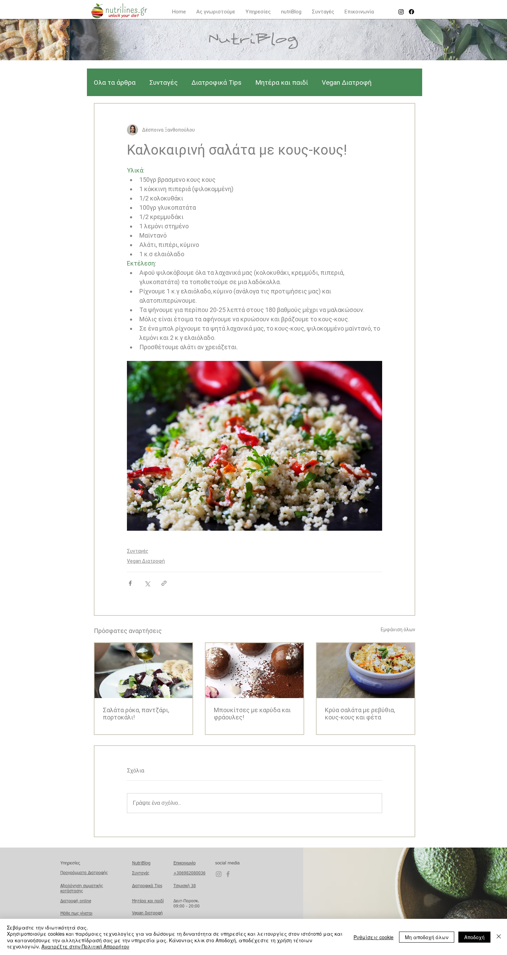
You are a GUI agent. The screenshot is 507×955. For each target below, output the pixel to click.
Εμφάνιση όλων (398, 629)
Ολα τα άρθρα (115, 82)
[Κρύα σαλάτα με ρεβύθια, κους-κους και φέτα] (366, 670)
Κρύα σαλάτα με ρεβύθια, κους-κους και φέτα (360, 713)
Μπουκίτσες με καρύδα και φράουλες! (252, 713)
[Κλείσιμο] (499, 936)
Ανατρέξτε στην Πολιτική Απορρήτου (85, 946)
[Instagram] (401, 11)
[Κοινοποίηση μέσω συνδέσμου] (164, 583)
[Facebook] (411, 11)
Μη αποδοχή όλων (426, 937)
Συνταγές (163, 82)
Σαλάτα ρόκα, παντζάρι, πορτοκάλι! (136, 713)
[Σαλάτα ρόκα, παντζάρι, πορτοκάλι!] (143, 670)
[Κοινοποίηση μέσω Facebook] (130, 583)
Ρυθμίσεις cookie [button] (374, 937)
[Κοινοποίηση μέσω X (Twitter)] (147, 583)
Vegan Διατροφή (346, 82)
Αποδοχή (474, 937)
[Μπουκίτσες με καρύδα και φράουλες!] (255, 670)
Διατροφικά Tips (216, 82)
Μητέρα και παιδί (281, 82)
